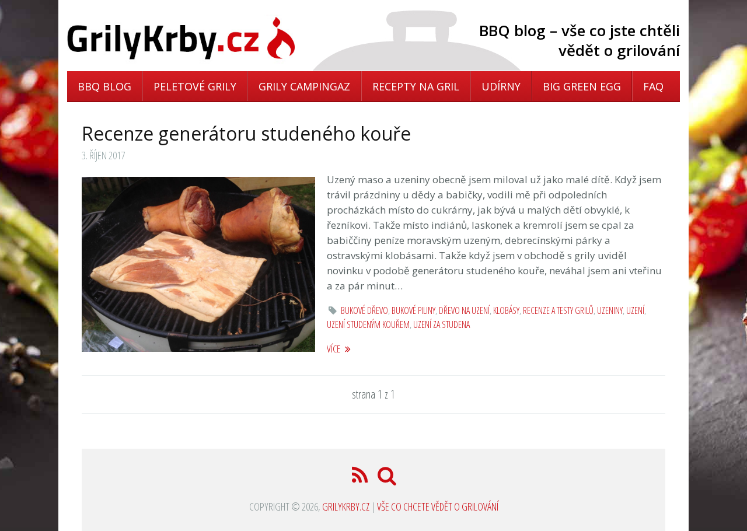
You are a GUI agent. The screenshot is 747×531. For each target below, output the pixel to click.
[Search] (387, 478)
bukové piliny (413, 310)
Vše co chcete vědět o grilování (437, 506)
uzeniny (610, 310)
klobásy (506, 310)
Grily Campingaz (304, 86)
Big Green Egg (582, 86)
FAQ (653, 86)
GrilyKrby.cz (345, 506)
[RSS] (361, 478)
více (334, 348)
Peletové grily (194, 86)
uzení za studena (441, 324)
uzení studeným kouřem (368, 324)
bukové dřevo (364, 310)
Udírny (501, 86)
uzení (635, 310)
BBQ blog (104, 86)
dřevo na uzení (464, 310)
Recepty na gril (415, 86)
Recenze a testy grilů (558, 310)
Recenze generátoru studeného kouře (246, 133)
